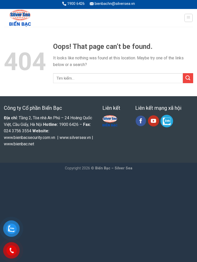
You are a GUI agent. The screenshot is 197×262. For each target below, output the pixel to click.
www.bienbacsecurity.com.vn (29, 137)
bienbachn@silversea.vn (114, 3)
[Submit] (188, 78)
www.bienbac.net (19, 143)
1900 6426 (75, 3)
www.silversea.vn (75, 137)
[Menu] (188, 18)
